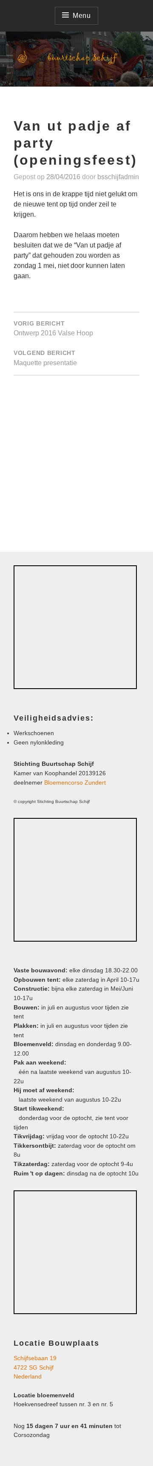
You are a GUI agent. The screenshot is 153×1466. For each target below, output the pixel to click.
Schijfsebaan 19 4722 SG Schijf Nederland (35, 1367)
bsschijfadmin (118, 176)
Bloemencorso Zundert (75, 782)
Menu (82, 15)
